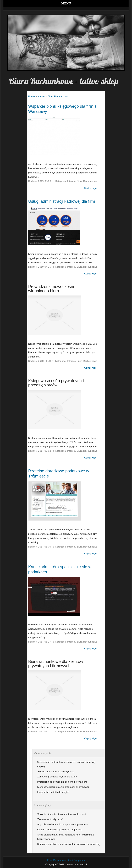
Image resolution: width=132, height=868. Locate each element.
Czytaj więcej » (92, 188)
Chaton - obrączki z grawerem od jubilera (59, 829)
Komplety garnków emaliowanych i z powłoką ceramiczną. (68, 844)
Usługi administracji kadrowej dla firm (61, 201)
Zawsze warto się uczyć (50, 819)
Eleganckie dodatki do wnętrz (53, 792)
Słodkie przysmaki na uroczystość (55, 771)
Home (31, 96)
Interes (41, 96)
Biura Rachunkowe (58, 96)
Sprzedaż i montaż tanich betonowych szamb (61, 814)
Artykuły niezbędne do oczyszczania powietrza (62, 824)
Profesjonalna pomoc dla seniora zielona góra (62, 781)
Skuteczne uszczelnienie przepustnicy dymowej (63, 786)
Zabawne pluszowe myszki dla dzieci (57, 776)
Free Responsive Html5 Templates (66, 860)
